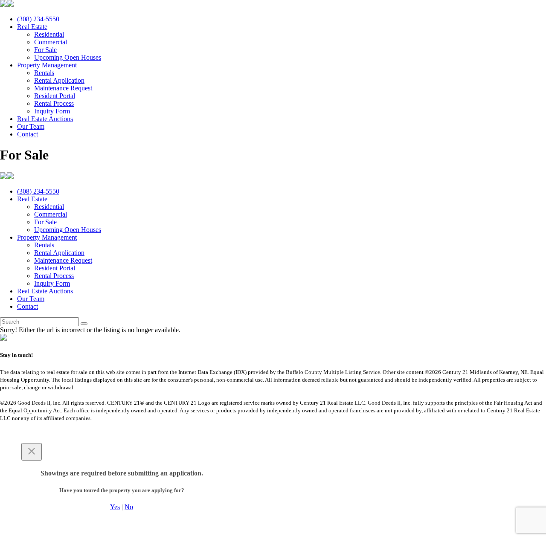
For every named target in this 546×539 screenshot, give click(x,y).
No (129, 506)
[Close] (31, 452)
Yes (115, 506)
